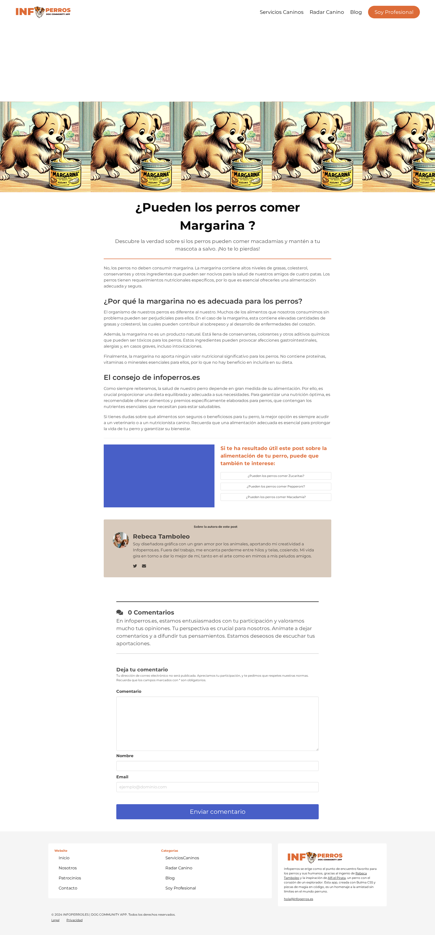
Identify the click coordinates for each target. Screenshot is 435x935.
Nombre (124, 755)
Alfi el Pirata (337, 878)
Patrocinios (70, 878)
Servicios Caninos (282, 12)
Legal (55, 920)
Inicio (64, 858)
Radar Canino (327, 12)
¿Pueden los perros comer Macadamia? (276, 497)
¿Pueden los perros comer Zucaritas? (276, 476)
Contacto (68, 888)
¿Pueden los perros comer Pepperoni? (276, 486)
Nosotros (68, 868)
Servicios (182, 858)
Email (122, 777)
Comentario (128, 691)
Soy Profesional (394, 12)
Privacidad (74, 920)
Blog (356, 12)
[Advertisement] (217, 60)
